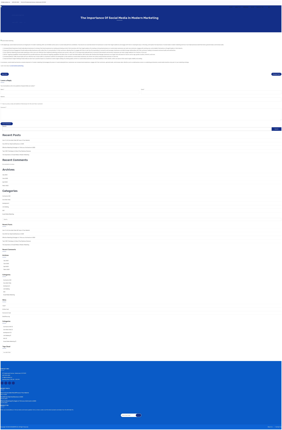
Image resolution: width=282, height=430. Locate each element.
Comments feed (6, 313)
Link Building (5, 207)
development (5, 203)
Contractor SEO (6, 196)
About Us (238, 7)
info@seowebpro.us (5, 2)
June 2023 (5, 178)
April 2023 (5, 182)
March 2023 (5, 185)
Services (245, 7)
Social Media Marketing (18, 15)
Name (2, 89)
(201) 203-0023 (15, 2)
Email (142, 89)
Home (230, 7)
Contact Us (259, 7)
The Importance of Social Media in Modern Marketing (15, 154)
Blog (252, 7)
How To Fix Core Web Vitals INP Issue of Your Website (16, 140)
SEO (3, 210)
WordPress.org (6, 316)
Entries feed (5, 309)
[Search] (279, 219)
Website (3, 96)
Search (4, 126)
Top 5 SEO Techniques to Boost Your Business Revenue (16, 151)
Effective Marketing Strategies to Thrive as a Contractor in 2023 (18, 147)
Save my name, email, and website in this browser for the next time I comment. (22, 104)
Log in (4, 305)
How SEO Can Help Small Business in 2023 (13, 144)
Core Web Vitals (6, 199)
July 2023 (4, 174)
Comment (3, 107)
